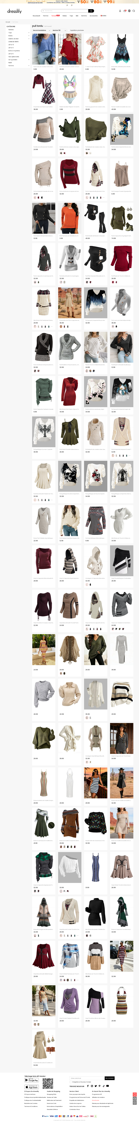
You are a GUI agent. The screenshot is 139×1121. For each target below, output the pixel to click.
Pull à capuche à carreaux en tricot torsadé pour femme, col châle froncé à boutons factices (44, 276)
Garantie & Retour (52, 1109)
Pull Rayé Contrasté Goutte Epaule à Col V (121, 364)
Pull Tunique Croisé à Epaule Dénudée (121, 191)
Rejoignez (110, 1078)
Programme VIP (97, 1094)
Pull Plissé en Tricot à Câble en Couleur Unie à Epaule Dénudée (121, 276)
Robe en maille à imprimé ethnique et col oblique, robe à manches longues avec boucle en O (70, 840)
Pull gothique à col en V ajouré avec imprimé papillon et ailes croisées (44, 449)
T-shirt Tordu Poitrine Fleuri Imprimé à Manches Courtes (95, 66)
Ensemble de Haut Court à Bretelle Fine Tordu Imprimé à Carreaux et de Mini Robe (44, 106)
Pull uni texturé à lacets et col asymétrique (44, 191)
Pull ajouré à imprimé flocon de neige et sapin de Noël (95, 320)
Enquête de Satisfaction (77, 1100)
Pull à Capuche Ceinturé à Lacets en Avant (44, 409)
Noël (10, 63)
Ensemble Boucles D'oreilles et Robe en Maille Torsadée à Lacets (44, 1062)
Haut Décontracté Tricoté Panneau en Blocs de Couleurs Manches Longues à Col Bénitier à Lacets (70, 623)
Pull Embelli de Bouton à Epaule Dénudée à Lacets (95, 236)
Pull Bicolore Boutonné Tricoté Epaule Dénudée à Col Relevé (44, 147)
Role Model (95, 1100)
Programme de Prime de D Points (80, 1097)
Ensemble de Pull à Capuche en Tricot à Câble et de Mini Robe (70, 320)
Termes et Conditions (31, 1106)
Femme (11, 30)
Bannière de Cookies (30, 1103)
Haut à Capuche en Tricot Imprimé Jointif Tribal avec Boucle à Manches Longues (121, 756)
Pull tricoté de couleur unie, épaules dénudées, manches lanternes (70, 147)
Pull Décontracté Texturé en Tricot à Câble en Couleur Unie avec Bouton (44, 493)
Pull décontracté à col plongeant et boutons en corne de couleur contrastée (70, 276)
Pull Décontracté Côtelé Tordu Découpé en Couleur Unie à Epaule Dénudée (70, 66)
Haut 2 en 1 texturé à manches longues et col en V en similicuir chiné (121, 623)
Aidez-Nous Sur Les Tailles (77, 1106)
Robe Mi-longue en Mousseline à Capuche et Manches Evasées (44, 929)
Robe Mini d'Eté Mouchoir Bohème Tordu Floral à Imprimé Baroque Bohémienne (121, 66)
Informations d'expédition (55, 1106)
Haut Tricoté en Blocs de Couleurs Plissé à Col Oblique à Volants (95, 1018)
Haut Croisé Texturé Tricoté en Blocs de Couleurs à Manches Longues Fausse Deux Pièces (70, 1018)
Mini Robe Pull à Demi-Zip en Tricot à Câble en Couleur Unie (70, 409)
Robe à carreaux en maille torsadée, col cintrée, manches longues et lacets (44, 840)
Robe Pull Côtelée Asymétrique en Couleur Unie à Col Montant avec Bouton (44, 538)
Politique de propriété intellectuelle (35, 1097)
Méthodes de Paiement (54, 1100)
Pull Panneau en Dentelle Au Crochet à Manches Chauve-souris (70, 236)
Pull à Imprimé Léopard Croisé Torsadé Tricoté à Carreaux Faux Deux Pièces (121, 449)
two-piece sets (14, 57)
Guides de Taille (52, 1097)
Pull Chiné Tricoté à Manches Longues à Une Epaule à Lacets (70, 449)
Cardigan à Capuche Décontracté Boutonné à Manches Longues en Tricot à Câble (95, 578)
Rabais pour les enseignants (101, 1106)
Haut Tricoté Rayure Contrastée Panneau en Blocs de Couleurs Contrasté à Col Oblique (121, 578)
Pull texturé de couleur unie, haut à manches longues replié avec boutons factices (95, 449)
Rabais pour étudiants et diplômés (102, 1103)
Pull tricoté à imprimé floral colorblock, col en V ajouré (121, 147)
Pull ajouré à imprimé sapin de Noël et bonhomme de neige (121, 409)
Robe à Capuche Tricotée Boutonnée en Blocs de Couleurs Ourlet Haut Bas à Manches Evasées (121, 929)
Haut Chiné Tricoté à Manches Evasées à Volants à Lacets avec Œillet (121, 885)
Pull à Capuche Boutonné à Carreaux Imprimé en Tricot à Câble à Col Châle (95, 191)
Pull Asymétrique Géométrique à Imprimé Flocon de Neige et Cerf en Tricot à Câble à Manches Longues (95, 538)
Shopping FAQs (51, 1094)
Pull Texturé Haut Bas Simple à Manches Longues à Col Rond (70, 538)
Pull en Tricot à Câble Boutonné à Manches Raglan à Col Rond (95, 364)
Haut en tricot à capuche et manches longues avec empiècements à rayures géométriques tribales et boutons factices (95, 623)
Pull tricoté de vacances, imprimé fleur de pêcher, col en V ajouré (95, 409)
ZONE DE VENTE (13, 42)
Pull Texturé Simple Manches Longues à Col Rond (44, 236)
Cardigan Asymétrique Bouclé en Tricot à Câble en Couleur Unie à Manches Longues (95, 756)
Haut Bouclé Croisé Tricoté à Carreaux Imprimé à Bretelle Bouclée (70, 929)
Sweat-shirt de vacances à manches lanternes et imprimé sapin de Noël (95, 840)
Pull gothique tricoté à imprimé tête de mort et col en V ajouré (70, 493)
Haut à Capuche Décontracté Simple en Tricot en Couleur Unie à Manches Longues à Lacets (44, 578)
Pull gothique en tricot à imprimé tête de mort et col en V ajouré (95, 493)
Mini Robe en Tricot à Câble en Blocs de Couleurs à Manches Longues (95, 974)
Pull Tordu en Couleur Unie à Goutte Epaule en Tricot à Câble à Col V (44, 66)
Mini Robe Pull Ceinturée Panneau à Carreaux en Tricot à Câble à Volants (44, 320)
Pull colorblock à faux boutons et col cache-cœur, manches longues (44, 364)
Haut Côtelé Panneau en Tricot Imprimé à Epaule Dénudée (70, 974)
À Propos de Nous (29, 1094)
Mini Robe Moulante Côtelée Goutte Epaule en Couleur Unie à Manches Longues (95, 929)
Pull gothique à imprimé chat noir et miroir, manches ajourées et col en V (121, 493)
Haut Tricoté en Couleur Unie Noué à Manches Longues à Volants (44, 623)
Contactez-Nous (75, 1109)
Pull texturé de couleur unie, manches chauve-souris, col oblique (95, 147)
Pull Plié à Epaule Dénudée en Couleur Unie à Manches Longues (95, 276)
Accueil (8, 22)
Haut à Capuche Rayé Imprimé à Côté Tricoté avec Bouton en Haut (70, 578)
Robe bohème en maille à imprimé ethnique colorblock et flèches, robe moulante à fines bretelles (44, 800)
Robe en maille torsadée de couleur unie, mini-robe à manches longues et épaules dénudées (121, 840)
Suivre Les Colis (51, 1103)
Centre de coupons (76, 1103)
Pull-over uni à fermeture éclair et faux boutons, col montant (121, 320)
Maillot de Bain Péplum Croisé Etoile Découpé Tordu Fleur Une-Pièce (70, 106)
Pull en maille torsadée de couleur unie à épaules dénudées (121, 106)
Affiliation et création (98, 1097)
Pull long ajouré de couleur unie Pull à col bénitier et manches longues (95, 106)
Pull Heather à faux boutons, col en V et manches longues (70, 364)
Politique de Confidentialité (32, 1100)
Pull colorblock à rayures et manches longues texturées (70, 191)
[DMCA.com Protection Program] (95, 1117)
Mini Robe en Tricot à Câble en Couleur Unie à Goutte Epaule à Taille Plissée (121, 538)
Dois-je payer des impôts (77, 1094)
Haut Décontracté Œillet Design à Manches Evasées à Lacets (44, 974)
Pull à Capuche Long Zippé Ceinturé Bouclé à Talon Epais (121, 236)
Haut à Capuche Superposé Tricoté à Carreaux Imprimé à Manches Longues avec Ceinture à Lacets (44, 885)
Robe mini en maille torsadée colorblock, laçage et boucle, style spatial (121, 800)
